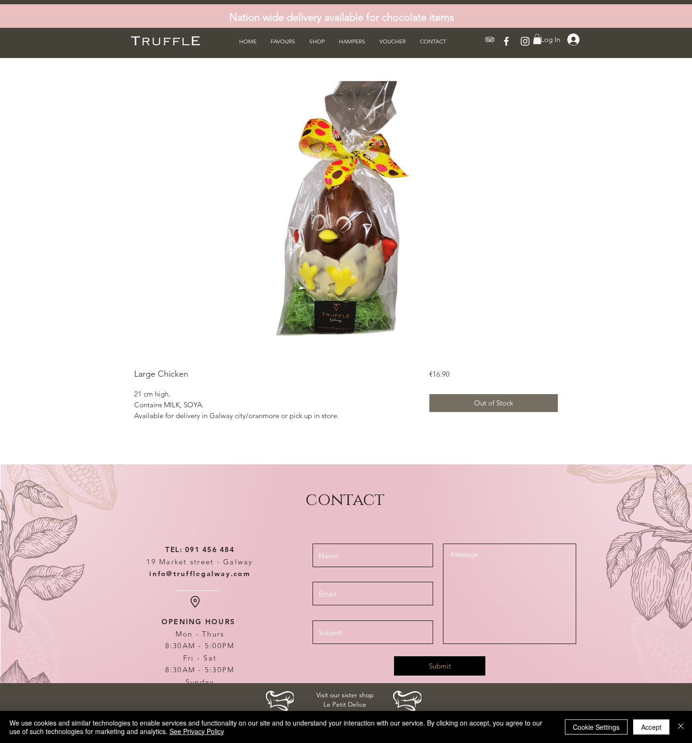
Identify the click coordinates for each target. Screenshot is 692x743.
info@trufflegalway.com (199, 573)
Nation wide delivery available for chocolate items (341, 17)
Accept (651, 727)
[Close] (680, 726)
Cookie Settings (596, 727)
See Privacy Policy (196, 731)
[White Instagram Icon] (525, 41)
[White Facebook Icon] (506, 41)
